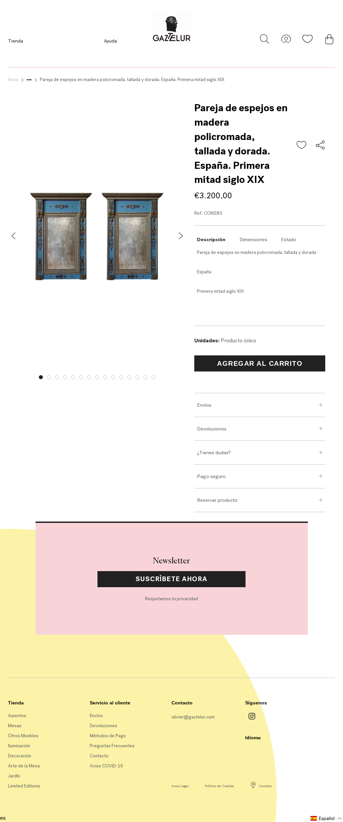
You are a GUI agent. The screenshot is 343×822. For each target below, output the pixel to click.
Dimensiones (253, 239)
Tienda (15, 41)
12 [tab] (129, 377)
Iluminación (19, 746)
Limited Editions (24, 786)
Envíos (204, 405)
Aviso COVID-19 (106, 766)
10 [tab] (113, 377)
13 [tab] (137, 377)
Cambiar (265, 786)
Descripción (211, 239)
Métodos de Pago (108, 736)
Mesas (14, 726)
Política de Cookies (219, 786)
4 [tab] (65, 377)
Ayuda (110, 41)
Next (191, 375)
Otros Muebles (23, 736)
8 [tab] (97, 377)
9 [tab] (105, 377)
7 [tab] (89, 377)
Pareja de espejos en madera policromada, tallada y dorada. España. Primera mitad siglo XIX (132, 79)
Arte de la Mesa (24, 766)
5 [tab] (73, 377)
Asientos (17, 715)
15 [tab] (153, 377)
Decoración (19, 756)
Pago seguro (211, 476)
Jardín (14, 776)
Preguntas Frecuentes (112, 746)
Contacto (99, 756)
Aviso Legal (180, 786)
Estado (288, 239)
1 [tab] (41, 377)
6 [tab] (81, 377)
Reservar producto (217, 500)
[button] (301, 145)
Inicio (13, 79)
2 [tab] (49, 377)
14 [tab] (145, 377)
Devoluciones (211, 428)
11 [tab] (121, 377)
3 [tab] (57, 377)
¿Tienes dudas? (214, 452)
